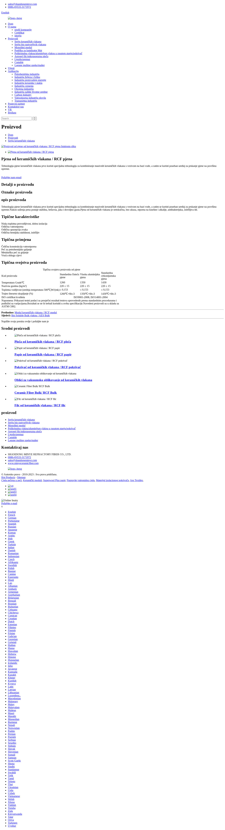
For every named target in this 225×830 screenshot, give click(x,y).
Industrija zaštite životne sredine (31, 91)
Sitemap (21, 477)
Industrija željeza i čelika (27, 77)
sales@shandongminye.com (22, 4)
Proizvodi (13, 38)
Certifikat (19, 32)
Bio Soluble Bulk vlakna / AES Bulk (30, 315)
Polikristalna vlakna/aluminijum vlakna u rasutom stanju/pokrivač (48, 53)
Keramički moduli (32, 480)
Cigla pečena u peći (11, 480)
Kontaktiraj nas (16, 106)
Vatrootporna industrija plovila (30, 97)
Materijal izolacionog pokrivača (112, 480)
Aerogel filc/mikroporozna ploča (31, 56)
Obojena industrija (24, 89)
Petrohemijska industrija (26, 74)
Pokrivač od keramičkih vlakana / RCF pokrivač (47, 367)
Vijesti (11, 68)
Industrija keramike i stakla (28, 83)
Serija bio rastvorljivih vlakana (30, 44)
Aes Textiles (136, 480)
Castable (18, 62)
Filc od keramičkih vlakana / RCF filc (39, 405)
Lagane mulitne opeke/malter (29, 65)
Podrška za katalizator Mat (28, 50)
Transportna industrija (25, 100)
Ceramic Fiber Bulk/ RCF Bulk (35, 392)
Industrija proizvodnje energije (30, 80)
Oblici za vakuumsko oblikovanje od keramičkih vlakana (53, 380)
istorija (17, 35)
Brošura (12, 112)
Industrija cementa (23, 86)
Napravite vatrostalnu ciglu (81, 480)
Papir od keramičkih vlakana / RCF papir (42, 354)
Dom (10, 23)
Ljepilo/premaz (22, 59)
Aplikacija (13, 71)
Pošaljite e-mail (9, 503)
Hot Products (8, 477)
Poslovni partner (16, 103)
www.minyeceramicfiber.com (23, 463)
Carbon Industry (22, 94)
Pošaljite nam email (11, 177)
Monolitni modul (23, 47)
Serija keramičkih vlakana (27, 41)
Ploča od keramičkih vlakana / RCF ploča (42, 341)
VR (10, 109)
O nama (12, 26)
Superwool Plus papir (54, 480)
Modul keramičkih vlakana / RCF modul (36, 312)
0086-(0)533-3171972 (19, 7)
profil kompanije (23, 29)
